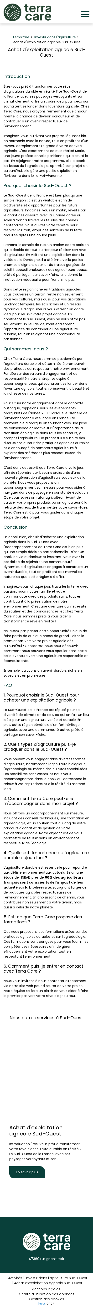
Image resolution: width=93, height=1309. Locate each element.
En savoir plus (27, 1172)
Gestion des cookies (46, 1299)
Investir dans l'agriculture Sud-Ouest (56, 1278)
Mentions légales (45, 1289)
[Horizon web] (42, 1303)
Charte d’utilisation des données (46, 1294)
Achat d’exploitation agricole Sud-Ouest (48, 1283)
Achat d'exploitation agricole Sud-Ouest (36, 1131)
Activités (15, 1278)
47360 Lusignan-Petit (46, 1258)
